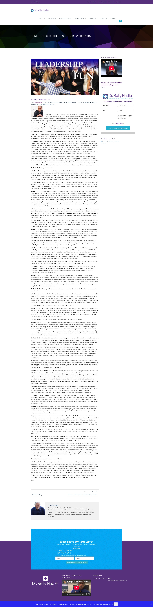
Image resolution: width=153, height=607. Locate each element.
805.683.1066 (117, 2)
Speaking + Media (65, 18)
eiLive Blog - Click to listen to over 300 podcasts (61, 102)
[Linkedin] (39, 2)
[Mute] (86, 594)
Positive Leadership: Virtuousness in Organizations (82, 495)
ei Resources (79, 18)
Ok (115, 604)
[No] (151, 604)
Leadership (45, 104)
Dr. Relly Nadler (37, 102)
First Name (106, 105)
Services (51, 18)
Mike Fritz (52, 104)
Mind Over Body (37, 495)
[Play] (64, 594)
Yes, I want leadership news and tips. (118, 128)
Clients (102, 18)
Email (104, 110)
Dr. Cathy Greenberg (89, 102)
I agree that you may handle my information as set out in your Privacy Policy (124, 117)
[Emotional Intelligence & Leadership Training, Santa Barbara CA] (40, 10)
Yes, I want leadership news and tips (77, 562)
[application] (76, 588)
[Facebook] (32, 2)
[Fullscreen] (89, 594)
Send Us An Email (106, 2)
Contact (113, 18)
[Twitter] (34, 2)
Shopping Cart (91, 2)
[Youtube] (37, 2)
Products (92, 18)
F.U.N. (40, 104)
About (41, 18)
